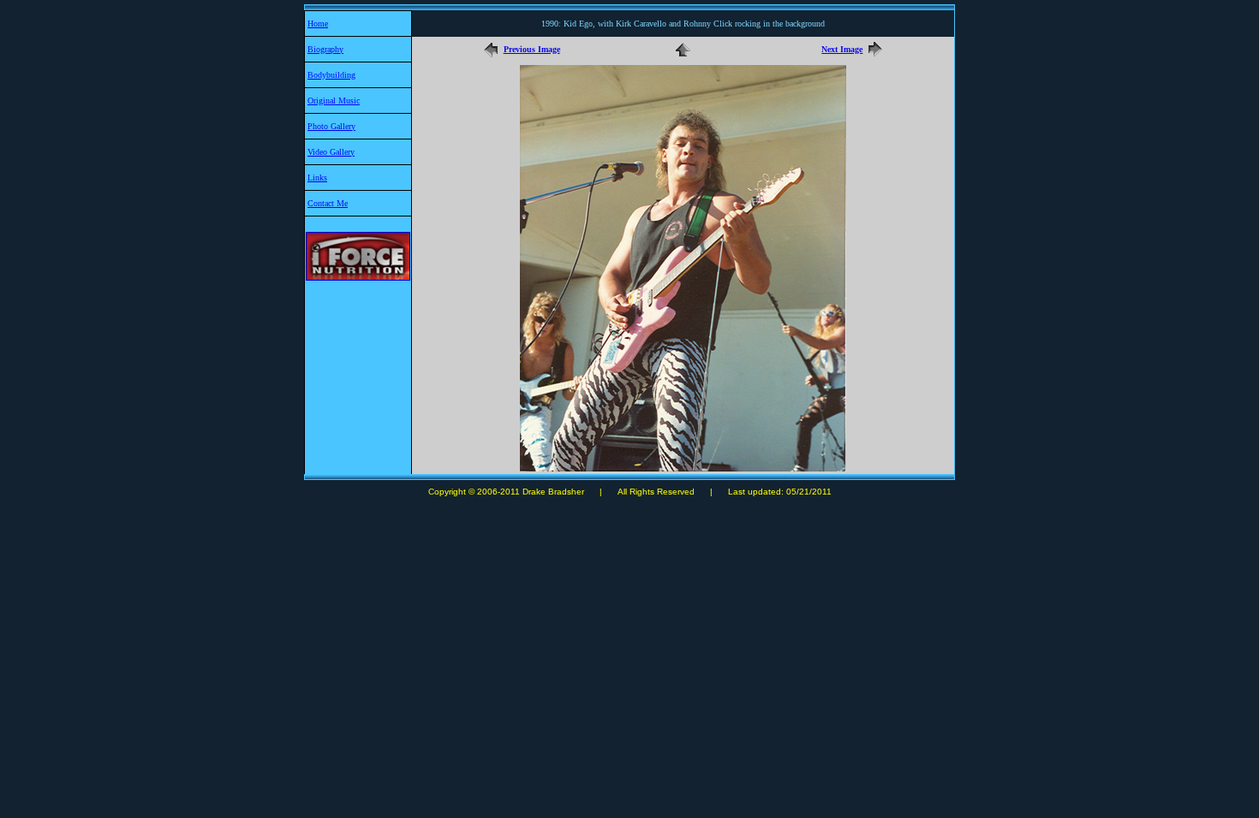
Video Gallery (331, 152)
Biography (325, 49)
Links (317, 177)
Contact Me (327, 203)
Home (317, 23)
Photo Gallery (331, 126)
